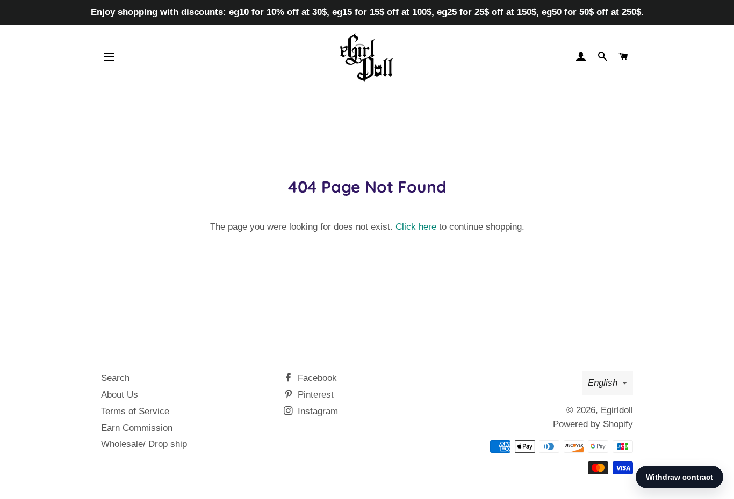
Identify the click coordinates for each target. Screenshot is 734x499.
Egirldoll (617, 410)
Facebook (316, 378)
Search (115, 378)
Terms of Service (135, 411)
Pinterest (314, 395)
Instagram (316, 411)
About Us (119, 395)
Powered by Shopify (593, 424)
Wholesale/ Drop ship (144, 444)
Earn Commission (136, 428)
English (602, 383)
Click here (415, 227)
